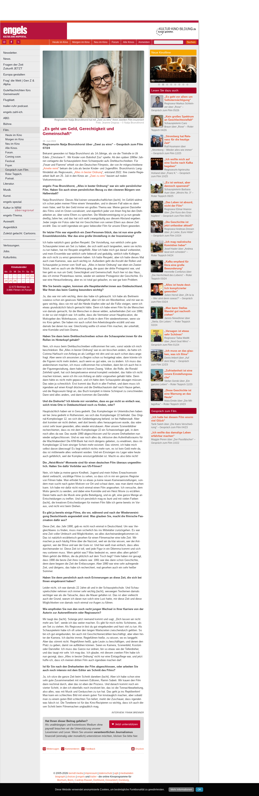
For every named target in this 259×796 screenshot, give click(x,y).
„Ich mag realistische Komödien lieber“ (177, 243)
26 (15, 280)
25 (10, 280)
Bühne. (7, 124)
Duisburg (124, 780)
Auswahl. (9, 221)
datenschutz (105, 773)
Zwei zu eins (97, 175)
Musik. (7, 189)
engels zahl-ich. (13, 112)
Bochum (61, 780)
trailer (93, 776)
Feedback (90, 749)
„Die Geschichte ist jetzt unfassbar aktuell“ (178, 224)
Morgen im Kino (81, 42)
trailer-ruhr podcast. (16, 106)
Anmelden (144, 42)
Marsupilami (158, 80)
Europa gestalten (14, 74)
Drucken (139, 749)
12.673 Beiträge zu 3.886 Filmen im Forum (19, 289)
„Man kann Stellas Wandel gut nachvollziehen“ (177, 311)
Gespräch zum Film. (17, 169)
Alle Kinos (128, 42)
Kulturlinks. (10, 257)
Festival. (10, 161)
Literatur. (9, 183)
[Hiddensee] (187, 85)
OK (199, 789)
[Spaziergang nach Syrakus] (167, 85)
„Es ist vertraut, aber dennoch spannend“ (177, 184)
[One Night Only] (179, 85)
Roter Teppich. (13, 174)
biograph (60, 776)
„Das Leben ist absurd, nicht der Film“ (178, 204)
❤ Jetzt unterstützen (125, 724)
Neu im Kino (100, 42)
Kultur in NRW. (12, 207)
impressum (91, 773)
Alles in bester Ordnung (88, 172)
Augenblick (10, 227)
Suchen (191, 42)
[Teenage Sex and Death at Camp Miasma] (175, 85)
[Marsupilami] (163, 85)
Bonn (70, 780)
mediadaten (126, 773)
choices (71, 776)
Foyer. (9, 165)
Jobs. (6, 251)
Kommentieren (72, 749)
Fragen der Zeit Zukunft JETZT (21, 66)
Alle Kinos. (11, 148)
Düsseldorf (111, 780)
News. (7, 58)
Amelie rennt (51, 168)
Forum (115, 42)
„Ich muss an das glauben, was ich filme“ (178, 352)
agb (116, 773)
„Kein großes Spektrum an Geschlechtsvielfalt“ (179, 118)
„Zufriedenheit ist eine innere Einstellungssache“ (178, 374)
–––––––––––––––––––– (19, 239)
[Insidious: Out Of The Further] (159, 85)
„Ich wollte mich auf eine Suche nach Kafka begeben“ (178, 163)
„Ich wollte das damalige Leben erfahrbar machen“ (171, 434)
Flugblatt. (9, 99)
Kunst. (7, 195)
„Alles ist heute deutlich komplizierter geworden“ (177, 288)
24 (6, 280)
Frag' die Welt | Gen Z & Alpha (18, 82)
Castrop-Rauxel (83, 780)
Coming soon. (13, 156)
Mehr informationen (181, 789)
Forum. (9, 152)
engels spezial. (12, 201)
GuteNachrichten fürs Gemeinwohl (17, 92)
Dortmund (98, 780)
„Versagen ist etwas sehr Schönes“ (176, 332)
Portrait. (10, 178)
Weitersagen (53, 749)
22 (27, 276)
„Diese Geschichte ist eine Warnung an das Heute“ (177, 394)
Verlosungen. (11, 245)
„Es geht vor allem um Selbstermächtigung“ (178, 98)
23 (32, 276)
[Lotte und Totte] (183, 85)
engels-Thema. (13, 215)
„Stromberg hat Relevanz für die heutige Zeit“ (177, 140)
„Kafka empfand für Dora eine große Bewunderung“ (176, 265)
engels (81, 776)
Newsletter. (10, 52)
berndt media (76, 773)
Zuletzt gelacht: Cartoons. (19, 233)
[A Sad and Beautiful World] (171, 85)
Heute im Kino (60, 42)
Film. (6, 130)
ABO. (6, 118)
